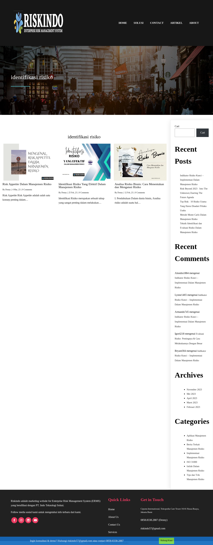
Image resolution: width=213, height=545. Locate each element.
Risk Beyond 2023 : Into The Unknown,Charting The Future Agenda (194, 193)
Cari (177, 126)
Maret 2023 (192, 402)
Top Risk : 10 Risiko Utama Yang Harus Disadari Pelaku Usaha (193, 206)
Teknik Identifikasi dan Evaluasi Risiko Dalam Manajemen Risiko (191, 227)
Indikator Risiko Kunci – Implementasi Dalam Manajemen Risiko (192, 179)
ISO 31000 (192, 462)
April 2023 (192, 398)
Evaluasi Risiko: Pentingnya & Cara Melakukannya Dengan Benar (189, 339)
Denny (8, 189)
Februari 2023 (193, 407)
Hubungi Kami (166, 540)
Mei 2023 (191, 394)
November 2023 (194, 389)
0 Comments (27, 189)
